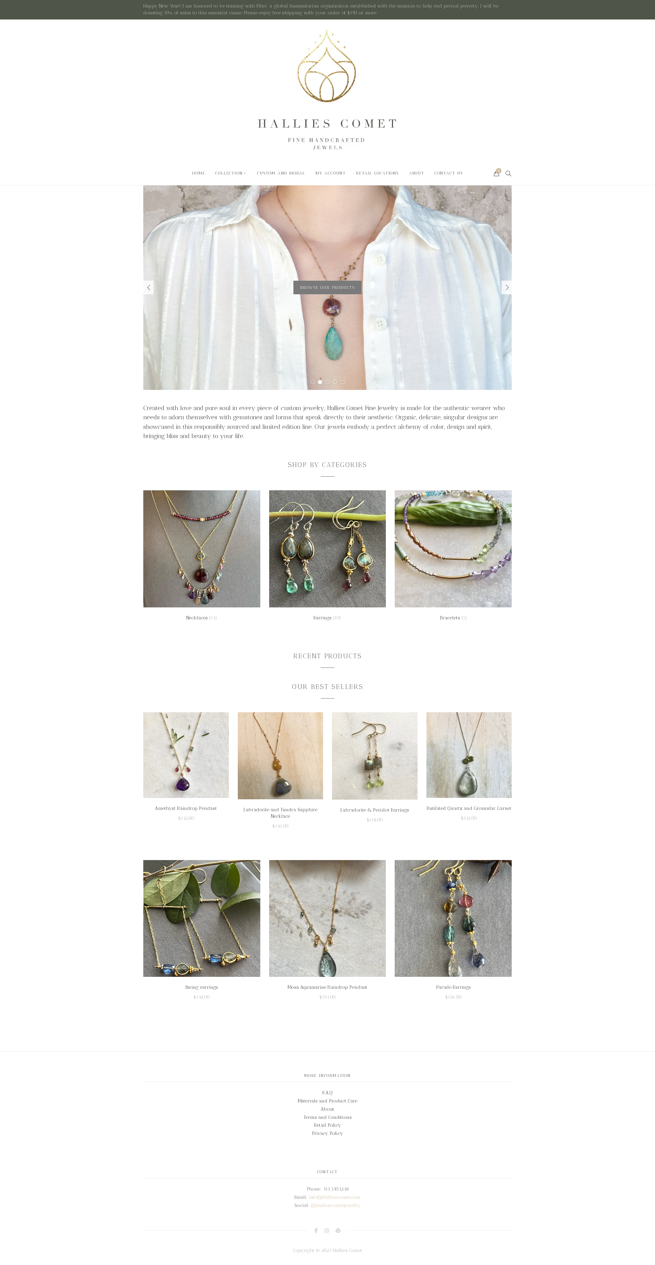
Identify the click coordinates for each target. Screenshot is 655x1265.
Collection (229, 173)
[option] (327, 287)
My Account (331, 173)
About (416, 173)
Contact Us (449, 173)
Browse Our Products (327, 287)
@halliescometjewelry (336, 1205)
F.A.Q (327, 1093)
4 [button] (335, 382)
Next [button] (506, 287)
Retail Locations (377, 173)
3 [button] (327, 382)
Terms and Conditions (328, 1117)
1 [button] (312, 382)
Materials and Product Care (327, 1101)
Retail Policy (327, 1125)
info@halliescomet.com (335, 1197)
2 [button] (320, 382)
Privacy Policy (327, 1133)
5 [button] (342, 382)
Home (198, 173)
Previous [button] (148, 287)
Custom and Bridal (281, 173)
